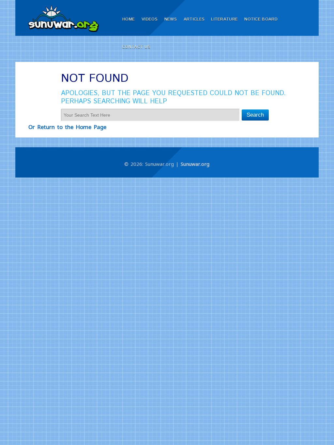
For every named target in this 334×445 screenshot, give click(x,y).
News (170, 19)
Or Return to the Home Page (67, 127)
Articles (194, 19)
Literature (224, 19)
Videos (150, 19)
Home (128, 19)
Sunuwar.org (195, 164)
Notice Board (261, 19)
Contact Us (136, 47)
